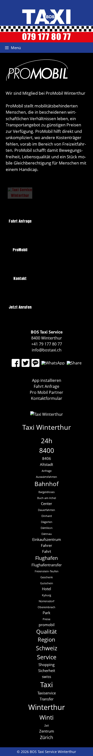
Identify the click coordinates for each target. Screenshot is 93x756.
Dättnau (46, 534)
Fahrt (46, 551)
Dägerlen (46, 522)
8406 (46, 458)
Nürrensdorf (46, 601)
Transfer (47, 698)
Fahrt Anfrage (20, 221)
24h (46, 440)
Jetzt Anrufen (20, 307)
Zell (46, 725)
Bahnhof (46, 484)
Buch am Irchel (46, 498)
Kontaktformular (46, 398)
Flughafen (46, 558)
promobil (47, 624)
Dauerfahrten (46, 510)
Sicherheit (46, 670)
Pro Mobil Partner (46, 392)
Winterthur (46, 707)
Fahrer (46, 545)
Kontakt (20, 279)
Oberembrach (46, 607)
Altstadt (46, 464)
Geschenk (46, 577)
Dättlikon (47, 528)
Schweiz (46, 648)
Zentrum (46, 731)
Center (46, 503)
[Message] (35, 363)
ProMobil (20, 250)
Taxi (46, 684)
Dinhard (46, 516)
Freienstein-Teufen (47, 571)
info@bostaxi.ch (47, 350)
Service (46, 657)
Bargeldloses (46, 492)
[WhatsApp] (53, 363)
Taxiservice (46, 692)
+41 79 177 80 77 (46, 344)
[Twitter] (26, 363)
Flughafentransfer (46, 564)
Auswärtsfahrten (46, 477)
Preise (46, 619)
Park (46, 612)
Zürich (46, 737)
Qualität (46, 631)
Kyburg (46, 595)
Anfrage (47, 471)
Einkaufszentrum (46, 539)
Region (46, 639)
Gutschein (46, 583)
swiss (46, 676)
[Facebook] (16, 363)
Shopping (46, 664)
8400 (46, 450)
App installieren (46, 380)
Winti (46, 717)
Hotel (46, 588)
